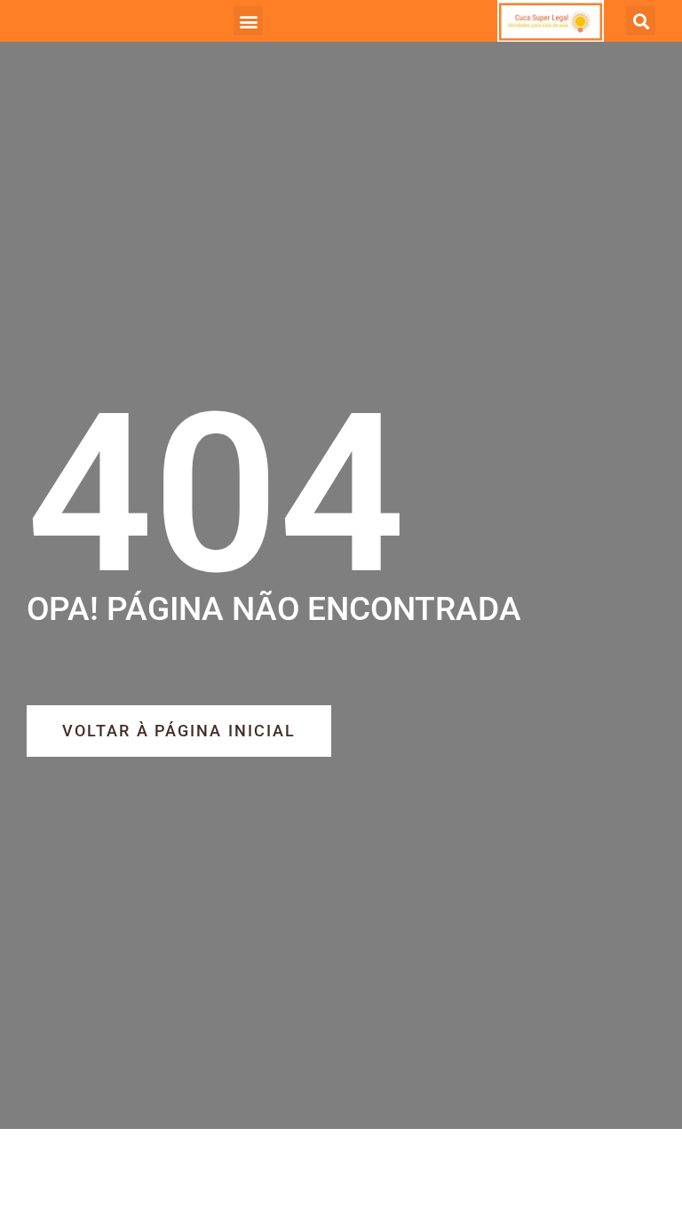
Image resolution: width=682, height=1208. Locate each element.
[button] (248, 21)
